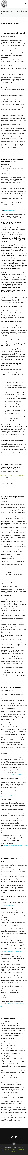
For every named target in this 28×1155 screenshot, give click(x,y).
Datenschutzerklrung (17, 1147)
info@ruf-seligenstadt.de (9, 210)
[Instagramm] (12, 1137)
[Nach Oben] (14, 1144)
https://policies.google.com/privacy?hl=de (14, 951)
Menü (25, 3)
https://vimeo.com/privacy (9, 905)
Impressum (8, 1147)
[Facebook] (16, 1137)
